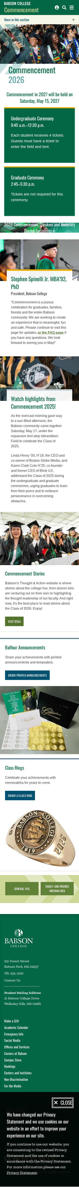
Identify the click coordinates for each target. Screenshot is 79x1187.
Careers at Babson (15, 1053)
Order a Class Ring (20, 795)
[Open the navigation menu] (71, 7)
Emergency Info (13, 1033)
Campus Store (12, 1059)
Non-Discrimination (16, 1079)
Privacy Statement (22, 1172)
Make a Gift (11, 1020)
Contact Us (12, 980)
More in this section (41, 19)
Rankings (9, 1066)
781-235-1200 (13, 973)
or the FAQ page (51, 332)
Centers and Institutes (18, 1072)
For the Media (12, 1085)
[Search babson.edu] (64, 7)
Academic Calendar (16, 1027)
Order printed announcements (27, 675)
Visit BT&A (14, 621)
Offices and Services (16, 1046)
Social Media (12, 1040)
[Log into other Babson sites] (57, 7)
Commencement (21, 9)
